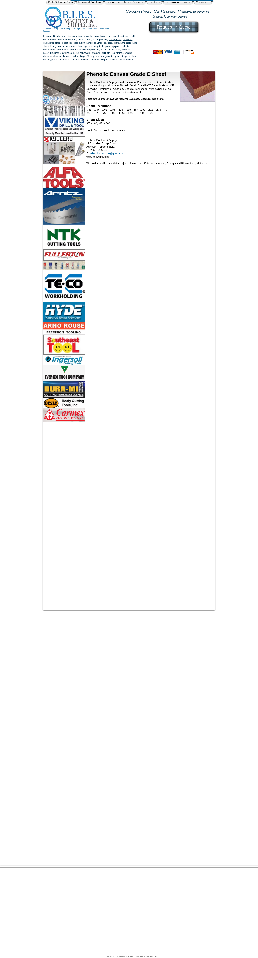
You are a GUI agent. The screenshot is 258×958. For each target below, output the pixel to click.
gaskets (108, 43)
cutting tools (115, 39)
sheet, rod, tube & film (73, 43)
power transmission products (84, 49)
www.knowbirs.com (97, 156)
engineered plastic (52, 43)
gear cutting (121, 56)
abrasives (72, 36)
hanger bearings (94, 43)
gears (116, 43)
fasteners (127, 39)
